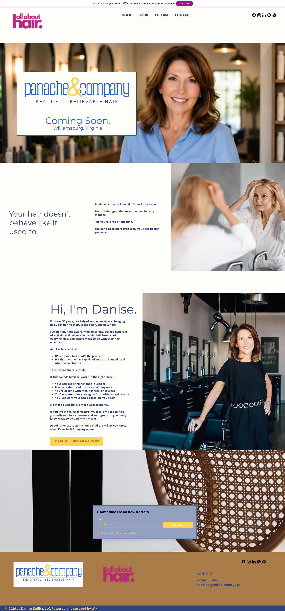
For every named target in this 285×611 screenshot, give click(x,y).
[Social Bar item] (254, 15)
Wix (94, 608)
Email (100, 519)
